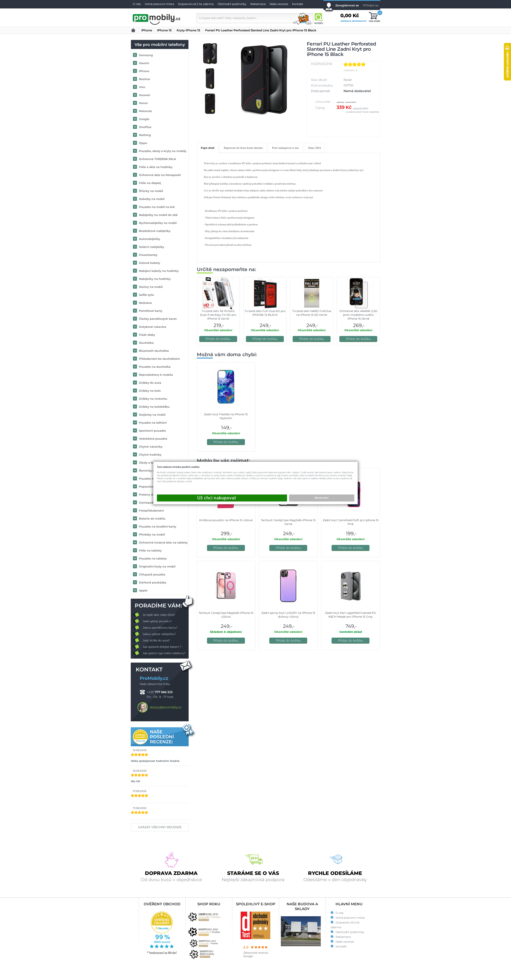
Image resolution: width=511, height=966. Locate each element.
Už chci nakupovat (222, 498)
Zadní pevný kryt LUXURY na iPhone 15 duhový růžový (288, 614)
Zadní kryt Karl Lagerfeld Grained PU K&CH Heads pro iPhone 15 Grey (350, 614)
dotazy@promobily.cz (166, 707)
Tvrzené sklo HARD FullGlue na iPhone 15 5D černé (311, 313)
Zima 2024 (314, 147)
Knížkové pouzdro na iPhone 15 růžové (226, 520)
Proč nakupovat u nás (285, 147)
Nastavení (322, 498)
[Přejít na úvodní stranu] (157, 19)
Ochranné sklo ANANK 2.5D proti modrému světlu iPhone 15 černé (358, 314)
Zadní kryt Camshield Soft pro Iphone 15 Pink (350, 522)
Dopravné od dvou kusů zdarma (243, 147)
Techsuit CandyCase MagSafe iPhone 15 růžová (226, 614)
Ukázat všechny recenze (160, 827)
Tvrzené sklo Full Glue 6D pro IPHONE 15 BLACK (265, 313)
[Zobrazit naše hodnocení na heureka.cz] (162, 954)
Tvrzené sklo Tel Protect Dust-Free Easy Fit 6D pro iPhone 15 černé (218, 314)
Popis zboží (207, 147)
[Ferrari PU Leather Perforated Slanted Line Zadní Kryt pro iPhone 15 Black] (263, 78)
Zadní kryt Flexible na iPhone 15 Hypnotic (226, 416)
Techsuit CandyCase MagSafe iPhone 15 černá (288, 522)
